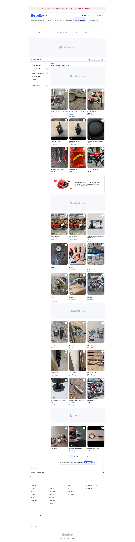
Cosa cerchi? (35, 29)
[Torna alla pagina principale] (40, 15)
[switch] (46, 69)
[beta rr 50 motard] (59, 227)
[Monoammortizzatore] (59, 363)
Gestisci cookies (35, 503)
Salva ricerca (37, 59)
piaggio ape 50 (41, 20)
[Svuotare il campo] (53, 32)
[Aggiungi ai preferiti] (66, 90)
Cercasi (34, 81)
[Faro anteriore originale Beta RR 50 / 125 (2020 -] (59, 102)
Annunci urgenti (36, 85)
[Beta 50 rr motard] (96, 392)
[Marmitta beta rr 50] (77, 287)
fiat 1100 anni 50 (70, 20)
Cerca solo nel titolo (37, 69)
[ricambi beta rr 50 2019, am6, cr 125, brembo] (59, 287)
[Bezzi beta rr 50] (59, 439)
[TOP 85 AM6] (96, 334)
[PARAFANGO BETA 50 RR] (77, 160)
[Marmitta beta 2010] (96, 363)
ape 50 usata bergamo (59, 20)
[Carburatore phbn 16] (59, 131)
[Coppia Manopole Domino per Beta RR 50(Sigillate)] (96, 227)
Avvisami (89, 462)
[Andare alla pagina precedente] (67, 456)
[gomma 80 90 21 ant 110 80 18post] (96, 131)
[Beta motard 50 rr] (96, 287)
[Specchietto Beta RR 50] (96, 439)
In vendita (35, 79)
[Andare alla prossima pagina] (87, 456)
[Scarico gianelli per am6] (96, 160)
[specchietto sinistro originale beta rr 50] (77, 102)
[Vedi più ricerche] (103, 20)
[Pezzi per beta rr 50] (96, 102)
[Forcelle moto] (77, 363)
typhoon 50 (49, 20)
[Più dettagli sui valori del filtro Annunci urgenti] (41, 85)
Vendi (101, 15)
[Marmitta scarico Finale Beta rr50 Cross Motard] (77, 392)
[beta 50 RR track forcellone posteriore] (96, 257)
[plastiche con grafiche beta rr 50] (77, 334)
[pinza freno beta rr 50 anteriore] (77, 439)
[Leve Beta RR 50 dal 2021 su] (59, 160)
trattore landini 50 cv (93, 20)
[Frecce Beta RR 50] (77, 257)
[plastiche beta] (59, 334)
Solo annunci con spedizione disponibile (38, 72)
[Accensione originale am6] (59, 257)
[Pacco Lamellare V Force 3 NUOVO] (59, 392)
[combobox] (43, 32)
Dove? (82, 29)
